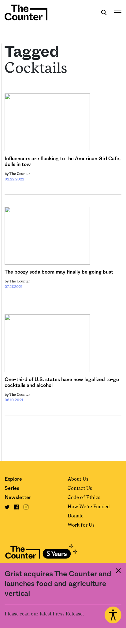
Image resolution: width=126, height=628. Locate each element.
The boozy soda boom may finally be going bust (59, 272)
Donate (76, 516)
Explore (13, 479)
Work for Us (81, 525)
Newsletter (18, 497)
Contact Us (80, 488)
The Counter (19, 174)
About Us (78, 479)
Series (12, 488)
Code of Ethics (84, 497)
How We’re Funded (89, 506)
